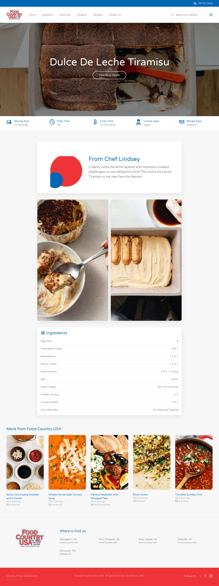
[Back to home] (14, 15)
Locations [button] (47, 14)
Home (32, 14)
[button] (203, 3)
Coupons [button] (82, 14)
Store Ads (65, 14)
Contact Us (115, 14)
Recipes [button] (97, 14)
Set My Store (205, 3)
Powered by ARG (134, 575)
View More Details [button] (109, 75)
